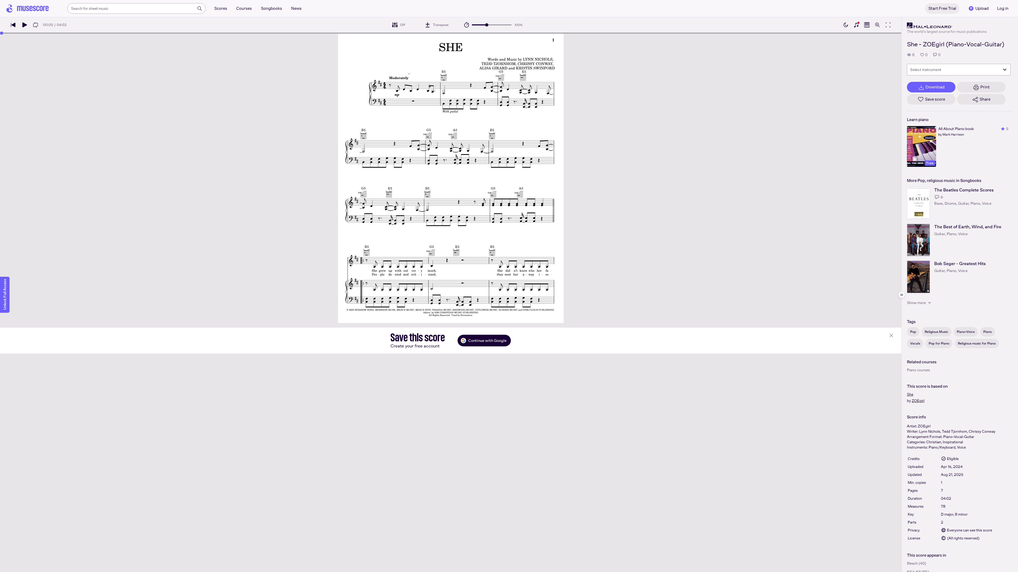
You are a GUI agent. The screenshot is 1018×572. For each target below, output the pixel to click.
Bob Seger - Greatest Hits (960, 263)
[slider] (486, 24)
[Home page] (27, 8)
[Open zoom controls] (877, 25)
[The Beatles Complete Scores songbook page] (918, 203)
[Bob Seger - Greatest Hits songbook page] (918, 277)
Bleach (912, 563)
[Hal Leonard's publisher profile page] (947, 25)
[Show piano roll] (867, 25)
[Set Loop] (35, 25)
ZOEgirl (918, 401)
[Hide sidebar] (901, 295)
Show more (916, 303)
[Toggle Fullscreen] (888, 25)
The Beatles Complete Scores (964, 190)
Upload (982, 8)
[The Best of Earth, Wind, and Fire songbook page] (918, 240)
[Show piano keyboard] (856, 25)
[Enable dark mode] (845, 25)
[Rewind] (13, 25)
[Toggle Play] (24, 25)
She (910, 394)
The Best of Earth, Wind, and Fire (967, 226)
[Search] (199, 8)
